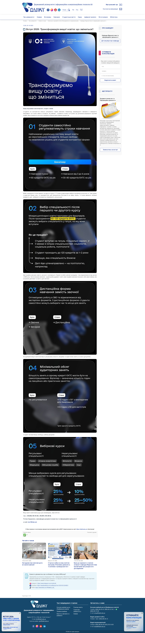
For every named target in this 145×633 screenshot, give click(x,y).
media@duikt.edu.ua (99, 626)
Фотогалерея (103, 17)
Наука (80, 17)
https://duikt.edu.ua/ (81, 529)
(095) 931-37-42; (109, 609)
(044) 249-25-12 (103, 618)
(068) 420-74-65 (94, 611)
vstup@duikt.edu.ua (99, 613)
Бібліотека (113, 17)
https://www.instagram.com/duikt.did (46, 583)
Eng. (77, 9)
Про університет (28, 17)
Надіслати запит (110, 80)
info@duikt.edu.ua (41, 619)
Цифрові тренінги (90, 17)
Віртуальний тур (112, 4)
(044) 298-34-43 (99, 624)
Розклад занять (78, 607)
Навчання (57, 17)
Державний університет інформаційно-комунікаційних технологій (63, 4)
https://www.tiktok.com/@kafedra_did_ (45, 587)
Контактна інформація (110, 9)
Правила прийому (62, 611)
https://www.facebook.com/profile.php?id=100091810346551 (52, 585)
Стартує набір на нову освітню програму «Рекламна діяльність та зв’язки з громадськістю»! (59, 564)
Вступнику (47, 17)
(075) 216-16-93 (109, 624)
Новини (39, 17)
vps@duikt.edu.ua (44, 621)
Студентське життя (68, 17)
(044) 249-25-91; (99, 609)
